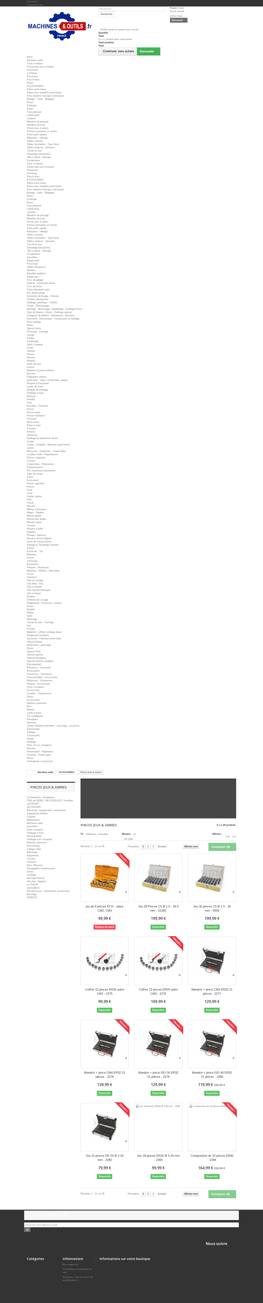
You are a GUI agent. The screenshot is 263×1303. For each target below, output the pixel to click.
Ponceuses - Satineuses (39, 674)
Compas (31, 525)
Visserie (31, 858)
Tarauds (31, 351)
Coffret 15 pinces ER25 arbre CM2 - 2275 (104, 991)
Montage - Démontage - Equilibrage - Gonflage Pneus (54, 309)
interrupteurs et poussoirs (40, 761)
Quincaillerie (33, 887)
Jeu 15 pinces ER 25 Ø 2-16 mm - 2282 (104, 1158)
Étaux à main (34, 425)
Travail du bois (34, 150)
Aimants (31, 431)
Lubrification (33, 115)
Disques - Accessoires (38, 683)
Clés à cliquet (34, 593)
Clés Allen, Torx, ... (37, 583)
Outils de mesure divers (39, 541)
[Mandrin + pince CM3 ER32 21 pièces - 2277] (212, 960)
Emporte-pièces (35, 467)
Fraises (31, 367)
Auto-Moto (32, 257)
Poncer (30, 486)
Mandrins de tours (36, 124)
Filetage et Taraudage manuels (43, 544)
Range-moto (33, 260)
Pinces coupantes (36, 457)
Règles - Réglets (35, 512)
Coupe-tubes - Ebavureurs (40, 464)
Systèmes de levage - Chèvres (43, 296)
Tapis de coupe (35, 473)
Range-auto (33, 276)
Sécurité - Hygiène (36, 881)
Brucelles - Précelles (37, 406)
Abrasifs (31, 360)
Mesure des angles (37, 519)
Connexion (32, 1)
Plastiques (32, 719)
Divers (30, 82)
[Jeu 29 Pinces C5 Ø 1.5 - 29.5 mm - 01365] (158, 877)
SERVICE (32, 897)
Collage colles (34, 849)
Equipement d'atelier (37, 813)
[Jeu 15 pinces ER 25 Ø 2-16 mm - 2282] (104, 1127)
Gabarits (31, 532)
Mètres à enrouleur (36, 509)
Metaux (31, 709)
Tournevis (32, 577)
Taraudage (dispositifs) (38, 154)
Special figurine (35, 654)
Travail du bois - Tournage (40, 622)
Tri (82, 834)
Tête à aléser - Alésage (39, 157)
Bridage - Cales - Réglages (41, 99)
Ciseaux (31, 460)
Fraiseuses (32, 70)
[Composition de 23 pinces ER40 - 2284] (212, 1127)
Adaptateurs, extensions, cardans (44, 603)
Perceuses (32, 76)
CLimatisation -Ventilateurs (41, 797)
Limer (30, 493)
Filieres (30, 354)
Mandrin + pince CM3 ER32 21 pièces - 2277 (211, 991)
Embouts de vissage (37, 599)
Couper (30, 441)
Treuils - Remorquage (38, 305)
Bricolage (31, 894)
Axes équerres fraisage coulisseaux (45, 95)
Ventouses (32, 435)
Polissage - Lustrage (37, 331)
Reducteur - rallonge (37, 137)
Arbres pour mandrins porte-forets (44, 92)
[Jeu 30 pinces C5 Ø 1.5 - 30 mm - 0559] (212, 877)
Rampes (31, 270)
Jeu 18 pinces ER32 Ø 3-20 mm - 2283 (158, 1158)
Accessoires (33, 670)
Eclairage (31, 105)
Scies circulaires (35, 687)
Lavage (30, 334)
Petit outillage (34, 322)
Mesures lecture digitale (39, 538)
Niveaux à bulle (35, 528)
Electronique (33, 729)
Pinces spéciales (36, 483)
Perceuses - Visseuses (39, 667)
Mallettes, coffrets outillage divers (44, 632)
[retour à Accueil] (30, 772)
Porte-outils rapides (37, 134)
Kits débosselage (36, 292)
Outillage (31, 742)
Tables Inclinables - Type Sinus (43, 144)
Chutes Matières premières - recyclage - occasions (53, 725)
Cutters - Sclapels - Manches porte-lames (48, 444)
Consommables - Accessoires (42, 677)
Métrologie (32, 852)
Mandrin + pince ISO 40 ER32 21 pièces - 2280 (212, 1074)
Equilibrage (32, 341)
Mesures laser (34, 522)
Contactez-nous (35, 4)
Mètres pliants (34, 515)
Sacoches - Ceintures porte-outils (44, 638)
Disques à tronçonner (38, 383)
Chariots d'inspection (37, 299)
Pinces (30, 409)
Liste (234, 836)
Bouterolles (32, 564)
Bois (29, 706)
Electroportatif (34, 664)
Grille (227, 836)
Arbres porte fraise (36, 89)
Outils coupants (35, 344)
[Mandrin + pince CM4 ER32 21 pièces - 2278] (104, 1044)
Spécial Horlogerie (36, 658)
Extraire (31, 628)
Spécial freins (34, 328)
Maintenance (33, 820)
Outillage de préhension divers (42, 438)
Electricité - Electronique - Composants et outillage (53, 318)
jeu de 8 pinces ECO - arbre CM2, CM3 (104, 908)
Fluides (30, 338)
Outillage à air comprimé (39, 839)
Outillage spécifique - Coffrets (42, 302)
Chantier (31, 816)
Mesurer (31, 506)
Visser (30, 574)
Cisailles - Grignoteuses (39, 693)
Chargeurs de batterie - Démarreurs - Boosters (51, 315)
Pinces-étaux (33, 412)
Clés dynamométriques (39, 590)
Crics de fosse (34, 286)
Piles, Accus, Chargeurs (39, 745)
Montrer (126, 834)
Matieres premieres (37, 703)
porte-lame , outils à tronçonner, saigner (47, 380)
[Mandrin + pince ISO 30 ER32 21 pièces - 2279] (158, 1044)
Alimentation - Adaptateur (40, 751)
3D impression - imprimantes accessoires (48, 891)
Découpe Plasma (36, 878)
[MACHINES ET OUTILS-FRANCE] (60, 25)
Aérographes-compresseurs (41, 868)
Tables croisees (35, 141)
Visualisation (33, 160)
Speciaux (31, 722)
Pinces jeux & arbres (37, 128)
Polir (29, 499)
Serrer (30, 477)
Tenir (29, 402)
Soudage (31, 875)
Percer (30, 502)
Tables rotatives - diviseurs (41, 147)
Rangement (33, 855)
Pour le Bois (33, 79)
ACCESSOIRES (35, 86)
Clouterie (31, 862)
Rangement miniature (38, 635)
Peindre (31, 399)
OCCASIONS (34, 807)
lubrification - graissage (39, 645)
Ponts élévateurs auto (38, 289)
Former (30, 548)
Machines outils (35, 60)
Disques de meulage (37, 389)
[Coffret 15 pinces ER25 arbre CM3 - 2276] (158, 960)
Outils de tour (34, 364)
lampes (30, 738)
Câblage (31, 732)
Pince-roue (32, 263)
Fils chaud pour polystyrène (41, 470)
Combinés (32, 73)
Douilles (31, 596)
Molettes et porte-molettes (40, 370)
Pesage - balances (36, 535)
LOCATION (32, 803)
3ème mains (33, 422)
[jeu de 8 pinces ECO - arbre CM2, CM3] (104, 877)
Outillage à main (35, 393)
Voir (29, 625)
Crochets (31, 428)
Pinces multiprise (36, 415)
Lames (30, 448)
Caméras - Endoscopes (39, 754)
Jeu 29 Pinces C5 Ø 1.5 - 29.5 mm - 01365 (158, 908)
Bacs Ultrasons (35, 865)
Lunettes (31, 118)
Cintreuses (32, 561)
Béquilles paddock (36, 273)
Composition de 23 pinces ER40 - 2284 (212, 1158)
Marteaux (31, 554)
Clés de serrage (35, 580)
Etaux (30, 108)
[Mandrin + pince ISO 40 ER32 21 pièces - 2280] (212, 1044)
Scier (29, 490)
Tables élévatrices (36, 267)
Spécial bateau (34, 641)
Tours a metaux (35, 63)
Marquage (32, 619)
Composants (33, 735)
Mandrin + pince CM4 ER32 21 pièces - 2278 (104, 1074)
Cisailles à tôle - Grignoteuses (42, 454)
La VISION (32, 884)
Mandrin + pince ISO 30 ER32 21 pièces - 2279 (158, 1074)
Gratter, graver (34, 496)
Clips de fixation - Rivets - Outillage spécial (49, 312)
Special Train (33, 651)
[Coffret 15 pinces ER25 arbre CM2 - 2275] (104, 960)
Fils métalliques (35, 716)
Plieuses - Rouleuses (38, 567)
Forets (30, 347)
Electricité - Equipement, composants (46, 810)
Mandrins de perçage (37, 121)
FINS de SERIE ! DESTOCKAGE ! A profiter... (51, 800)
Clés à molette (34, 586)
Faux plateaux (34, 112)
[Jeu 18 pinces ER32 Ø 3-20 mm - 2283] (158, 1127)
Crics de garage (35, 280)
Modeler (31, 609)
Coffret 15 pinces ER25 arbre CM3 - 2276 (158, 991)
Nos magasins (70, 1264)
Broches (31, 373)
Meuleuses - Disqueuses (39, 680)
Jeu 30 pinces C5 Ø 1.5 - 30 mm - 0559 (212, 908)
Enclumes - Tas (35, 551)
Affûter (30, 612)
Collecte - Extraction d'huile (41, 283)
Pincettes (32, 418)
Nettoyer (31, 396)
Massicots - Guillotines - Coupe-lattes (46, 451)
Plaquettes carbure (36, 376)
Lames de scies (35, 386)
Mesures (31, 748)
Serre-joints (33, 480)
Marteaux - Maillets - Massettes (43, 570)
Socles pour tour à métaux (40, 66)
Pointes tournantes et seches (42, 131)
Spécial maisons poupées (40, 661)
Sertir (29, 616)
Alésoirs (31, 357)
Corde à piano (34, 712)
